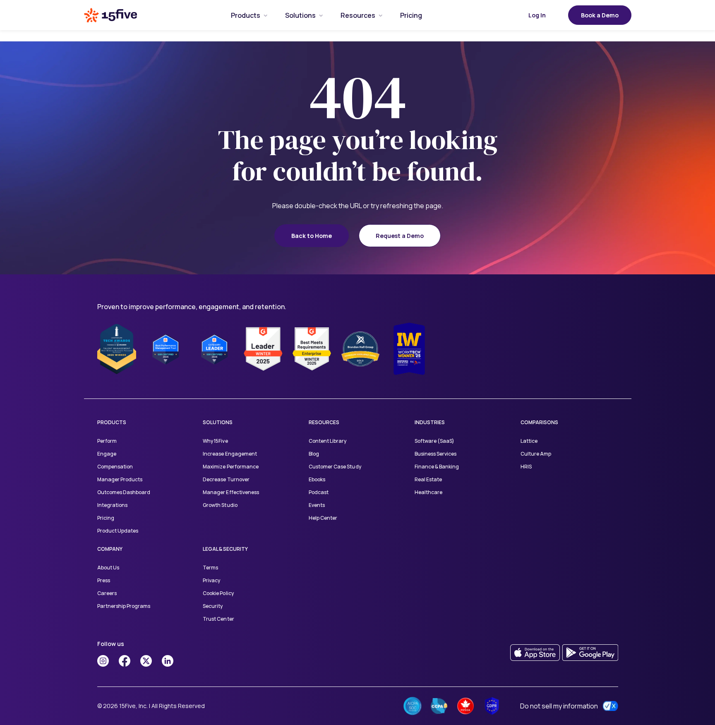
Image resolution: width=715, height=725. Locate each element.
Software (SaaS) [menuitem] (434, 440)
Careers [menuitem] (107, 593)
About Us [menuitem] (108, 567)
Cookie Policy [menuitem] (218, 593)
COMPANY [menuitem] (109, 548)
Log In (537, 15)
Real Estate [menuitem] (428, 479)
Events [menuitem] (317, 505)
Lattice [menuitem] (529, 440)
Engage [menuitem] (106, 453)
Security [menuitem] (213, 606)
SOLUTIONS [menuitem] (218, 422)
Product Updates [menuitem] (117, 530)
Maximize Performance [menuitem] (230, 466)
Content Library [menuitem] (327, 440)
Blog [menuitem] (314, 453)
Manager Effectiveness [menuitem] (231, 492)
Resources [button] (358, 15)
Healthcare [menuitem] (428, 492)
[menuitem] (245, 15)
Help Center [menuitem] (323, 517)
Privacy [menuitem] (211, 580)
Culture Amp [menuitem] (536, 453)
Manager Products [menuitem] (119, 479)
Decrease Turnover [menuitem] (226, 479)
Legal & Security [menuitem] (225, 548)
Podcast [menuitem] (319, 492)
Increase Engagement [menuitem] (230, 453)
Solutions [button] (300, 15)
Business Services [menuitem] (435, 453)
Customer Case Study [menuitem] (335, 466)
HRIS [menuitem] (526, 466)
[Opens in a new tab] (103, 661)
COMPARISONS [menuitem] (539, 422)
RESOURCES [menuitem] (324, 422)
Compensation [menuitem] (115, 466)
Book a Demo (600, 15)
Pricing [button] (411, 15)
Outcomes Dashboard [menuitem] (123, 492)
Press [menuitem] (103, 580)
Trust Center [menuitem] (218, 618)
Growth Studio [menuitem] (220, 505)
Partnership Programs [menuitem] (123, 606)
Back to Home (311, 236)
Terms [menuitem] (210, 567)
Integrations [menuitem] (112, 505)
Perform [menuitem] (107, 440)
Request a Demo (400, 236)
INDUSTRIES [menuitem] (430, 422)
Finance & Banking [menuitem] (437, 466)
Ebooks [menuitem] (317, 479)
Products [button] (245, 15)
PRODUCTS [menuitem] (111, 422)
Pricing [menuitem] (105, 517)
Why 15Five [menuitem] (215, 440)
